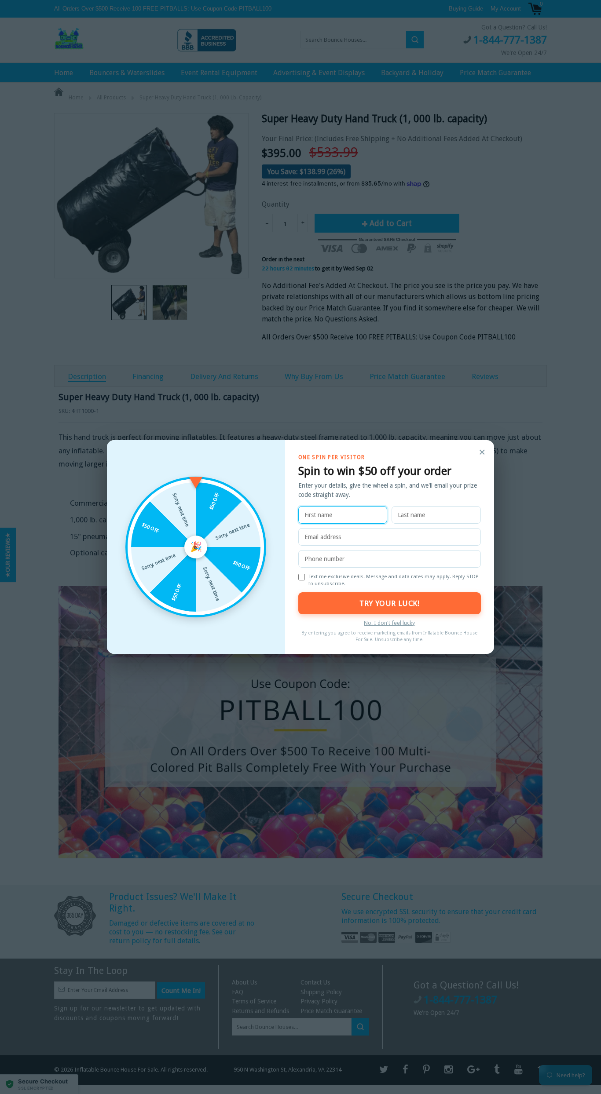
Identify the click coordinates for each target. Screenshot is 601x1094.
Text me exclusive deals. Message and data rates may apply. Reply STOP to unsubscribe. (393, 580)
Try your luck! (389, 603)
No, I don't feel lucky (389, 623)
